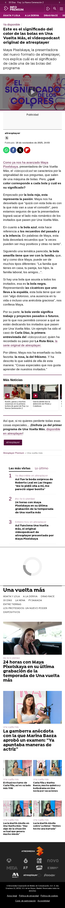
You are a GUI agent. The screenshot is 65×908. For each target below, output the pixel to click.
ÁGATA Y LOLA (11, 15)
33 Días (12, 2)
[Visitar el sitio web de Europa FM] (52, 868)
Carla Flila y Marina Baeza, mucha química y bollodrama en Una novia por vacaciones (47, 787)
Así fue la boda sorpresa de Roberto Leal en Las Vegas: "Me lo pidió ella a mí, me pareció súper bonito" (34, 484)
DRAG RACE (51, 15)
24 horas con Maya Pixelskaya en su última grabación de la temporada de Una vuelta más (34, 507)
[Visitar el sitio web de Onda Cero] (39, 868)
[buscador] (55, 9)
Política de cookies (49, 896)
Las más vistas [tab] (19, 468)
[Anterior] (5, 2)
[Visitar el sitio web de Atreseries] (25, 868)
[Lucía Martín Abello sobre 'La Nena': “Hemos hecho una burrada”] (47, 808)
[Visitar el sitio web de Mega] (12, 868)
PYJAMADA (35, 600)
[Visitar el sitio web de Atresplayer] (32, 875)
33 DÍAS (7, 600)
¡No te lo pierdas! (25, 499)
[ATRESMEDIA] (32, 851)
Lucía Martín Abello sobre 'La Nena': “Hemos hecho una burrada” (47, 826)
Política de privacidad (29, 896)
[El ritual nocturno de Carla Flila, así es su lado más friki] (17, 768)
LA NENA (20, 600)
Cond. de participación (25, 901)
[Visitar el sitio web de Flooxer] (49, 875)
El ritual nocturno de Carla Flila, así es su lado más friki (17, 786)
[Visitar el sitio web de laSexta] (25, 860)
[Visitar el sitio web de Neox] (39, 860)
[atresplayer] (48, 9)
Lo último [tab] (41, 468)
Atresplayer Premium (13, 453)
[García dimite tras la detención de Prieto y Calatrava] (45, 391)
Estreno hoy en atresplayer (30, 522)
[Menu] (61, 8)
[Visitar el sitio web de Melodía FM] (15, 875)
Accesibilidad (44, 901)
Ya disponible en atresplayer (31, 475)
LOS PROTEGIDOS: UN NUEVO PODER (25, 608)
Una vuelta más (24, 591)
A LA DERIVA (32, 15)
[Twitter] (7, 138)
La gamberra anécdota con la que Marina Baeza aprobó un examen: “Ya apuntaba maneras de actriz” (29, 740)
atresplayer (13, 442)
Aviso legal (12, 896)
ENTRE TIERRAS (12, 604)
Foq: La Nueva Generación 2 (30, 2)
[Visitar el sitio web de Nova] (52, 860)
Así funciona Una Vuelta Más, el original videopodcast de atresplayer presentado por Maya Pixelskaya (34, 532)
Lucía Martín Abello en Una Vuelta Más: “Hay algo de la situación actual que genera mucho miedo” (16, 829)
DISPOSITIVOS (11, 612)
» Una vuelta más (34, 453)
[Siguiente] (59, 2)
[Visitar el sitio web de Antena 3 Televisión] (12, 860)
